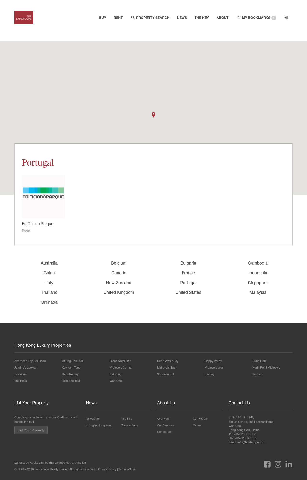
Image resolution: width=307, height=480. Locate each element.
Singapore (258, 282)
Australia (49, 262)
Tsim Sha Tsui (71, 380)
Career (197, 425)
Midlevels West (214, 367)
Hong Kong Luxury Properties (42, 345)
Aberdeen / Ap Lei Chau (30, 361)
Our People (200, 418)
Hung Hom (259, 361)
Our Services (165, 425)
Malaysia (257, 292)
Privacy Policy (107, 469)
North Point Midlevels (266, 367)
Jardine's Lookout (25, 367)
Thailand (49, 292)
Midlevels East (166, 367)
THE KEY (202, 17)
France (188, 272)
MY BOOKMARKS (258, 17)
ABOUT (223, 17)
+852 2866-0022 (245, 434)
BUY (102, 17)
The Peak (20, 380)
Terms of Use (127, 469)
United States (188, 292)
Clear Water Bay (120, 361)
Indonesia (257, 272)
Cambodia (258, 262)
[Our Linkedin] (289, 462)
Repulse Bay (70, 374)
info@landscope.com (251, 442)
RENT (118, 17)
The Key (126, 418)
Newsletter (93, 418)
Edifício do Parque (37, 223)
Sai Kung (116, 374)
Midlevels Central (121, 367)
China (49, 272)
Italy (49, 282)
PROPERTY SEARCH (152, 17)
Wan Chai (116, 380)
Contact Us (164, 432)
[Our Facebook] (267, 462)
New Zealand (118, 282)
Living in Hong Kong (99, 425)
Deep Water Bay (167, 361)
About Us (166, 402)
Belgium (119, 262)
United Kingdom (118, 292)
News (91, 402)
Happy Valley (213, 361)
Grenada (49, 302)
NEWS (182, 17)
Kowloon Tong (71, 367)
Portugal (188, 282)
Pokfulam (20, 374)
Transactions (129, 425)
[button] (153, 115)
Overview (163, 418)
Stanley (209, 374)
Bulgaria (188, 262)
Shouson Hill (165, 374)
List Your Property (31, 402)
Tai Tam (257, 374)
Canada (118, 272)
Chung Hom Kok (72, 361)
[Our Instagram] (278, 462)
